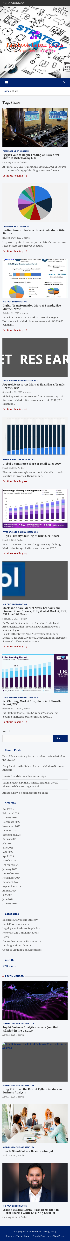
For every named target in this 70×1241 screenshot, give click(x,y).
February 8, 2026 (10, 162)
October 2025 (10, 830)
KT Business (9, 966)
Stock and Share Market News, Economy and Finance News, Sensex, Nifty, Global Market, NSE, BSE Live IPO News (34, 611)
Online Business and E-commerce (18, 459)
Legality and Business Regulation (21, 928)
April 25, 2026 (8, 1096)
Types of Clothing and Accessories (20, 380)
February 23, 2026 (11, 1217)
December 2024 (11, 873)
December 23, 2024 (11, 708)
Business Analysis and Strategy (20, 919)
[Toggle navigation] (6, 82)
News (5, 936)
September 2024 (11, 886)
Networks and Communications (20, 932)
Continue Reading (13, 175)
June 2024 (8, 899)
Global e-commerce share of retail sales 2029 (31, 463)
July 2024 (7, 894)
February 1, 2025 (10, 618)
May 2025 (7, 851)
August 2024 (9, 890)
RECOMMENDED (14, 976)
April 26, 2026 (8, 1034)
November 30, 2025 (11, 237)
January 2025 (9, 869)
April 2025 (8, 856)
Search (6, 731)
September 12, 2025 (12, 392)
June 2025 (7, 847)
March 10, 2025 (9, 467)
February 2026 (10, 813)
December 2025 (11, 821)
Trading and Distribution (15, 151)
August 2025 (9, 839)
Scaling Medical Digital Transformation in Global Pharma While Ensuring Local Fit (30, 1211)
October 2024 (10, 882)
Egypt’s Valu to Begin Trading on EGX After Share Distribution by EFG (30, 156)
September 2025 (11, 834)
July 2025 (7, 843)
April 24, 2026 (8, 1155)
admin (24, 162)
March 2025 (9, 860)
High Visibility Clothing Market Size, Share (30, 535)
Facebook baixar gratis (43, 1231)
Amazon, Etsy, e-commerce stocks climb (25, 792)
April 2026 (8, 809)
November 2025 (11, 826)
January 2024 (9, 903)
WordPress (58, 1235)
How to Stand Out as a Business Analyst (24, 776)
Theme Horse (22, 1235)
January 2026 (9, 817)
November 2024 (11, 877)
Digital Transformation (14, 301)
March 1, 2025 (9, 540)
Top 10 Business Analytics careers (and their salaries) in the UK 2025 (31, 1029)
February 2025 (10, 864)
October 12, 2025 (10, 313)
